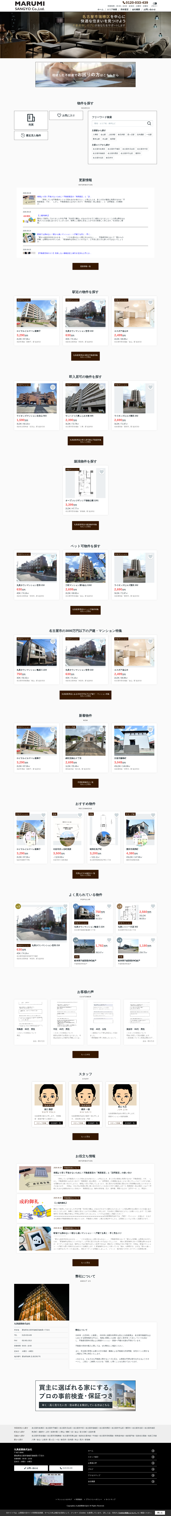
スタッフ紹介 (93, 1457)
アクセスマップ (94, 1475)
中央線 (95, 1436)
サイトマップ (110, 1499)
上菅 (47, 1432)
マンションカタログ (64, 1499)
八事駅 (95, 135)
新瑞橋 (87, 1440)
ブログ (90, 1469)
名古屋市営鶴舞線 (54, 1436)
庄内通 (70, 1440)
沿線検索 (39, 117)
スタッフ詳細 (41, 1123)
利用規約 (79, 1499)
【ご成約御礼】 (43, 215)
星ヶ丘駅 (130, 135)
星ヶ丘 (51, 1440)
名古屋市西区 (113, 153)
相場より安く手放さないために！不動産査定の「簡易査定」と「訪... (64, 197)
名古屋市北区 (98, 158)
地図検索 (31, 123)
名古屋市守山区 (127, 153)
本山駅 (105, 139)
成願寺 (41, 1432)
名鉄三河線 (152, 1436)
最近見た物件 (33, 135)
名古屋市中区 (142, 149)
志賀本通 (91, 1432)
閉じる (160, 1513)
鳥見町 (34, 1432)
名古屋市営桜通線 (106, 1436)
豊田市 (138, 153)
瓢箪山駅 (96, 139)
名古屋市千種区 (114, 149)
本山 (76, 1440)
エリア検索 (112, 9)
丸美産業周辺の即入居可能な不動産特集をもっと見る (85, 441)
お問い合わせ (150, 9)
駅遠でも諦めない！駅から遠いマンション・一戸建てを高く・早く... (64, 234)
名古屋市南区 (149, 1428)
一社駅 (149, 135)
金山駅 (103, 135)
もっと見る (85, 1137)
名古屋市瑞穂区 (99, 153)
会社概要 (136, 9)
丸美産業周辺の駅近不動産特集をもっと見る (85, 356)
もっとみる (85, 1054)
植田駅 (112, 139)
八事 (33, 1440)
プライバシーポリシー (94, 1499)
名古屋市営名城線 (39, 1436)
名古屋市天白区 (128, 149)
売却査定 (125, 9)
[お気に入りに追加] (52, 302)
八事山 (62, 1432)
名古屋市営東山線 (70, 1436)
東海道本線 (119, 1436)
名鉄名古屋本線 (85, 1436)
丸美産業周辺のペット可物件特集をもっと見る (85, 610)
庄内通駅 (140, 135)
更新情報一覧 (85, 266)
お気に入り (68, 115)
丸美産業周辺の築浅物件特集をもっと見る (85, 525)
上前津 (44, 1440)
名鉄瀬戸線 (130, 1436)
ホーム (101, 9)
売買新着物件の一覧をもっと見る (85, 783)
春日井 (63, 1440)
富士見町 (83, 1432)
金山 (77, 1432)
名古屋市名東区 (99, 149)
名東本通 (54, 1432)
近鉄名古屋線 (141, 1436)
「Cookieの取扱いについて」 (127, 1513)
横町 (68, 1432)
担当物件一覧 (56, 1123)
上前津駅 (111, 135)
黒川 (81, 1440)
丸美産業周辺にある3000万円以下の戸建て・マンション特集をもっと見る (85, 695)
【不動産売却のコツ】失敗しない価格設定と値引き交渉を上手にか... (64, 253)
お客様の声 (92, 1463)
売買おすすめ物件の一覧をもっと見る (85, 874)
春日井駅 (121, 135)
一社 (57, 1440)
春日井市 (109, 158)
